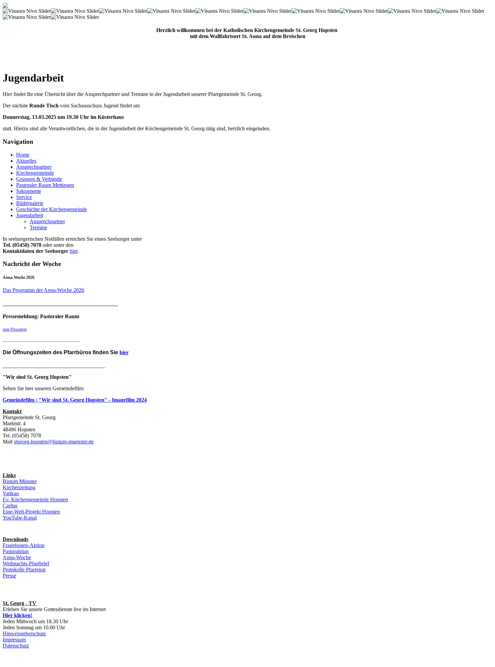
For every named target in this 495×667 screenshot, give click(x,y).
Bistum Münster (20, 481)
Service (24, 197)
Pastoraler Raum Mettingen (45, 185)
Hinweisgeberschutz (24, 633)
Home (22, 155)
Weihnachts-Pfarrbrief (26, 563)
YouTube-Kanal (20, 518)
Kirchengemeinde (35, 173)
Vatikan (11, 493)
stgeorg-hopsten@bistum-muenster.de (54, 441)
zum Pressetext (15, 329)
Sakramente (28, 191)
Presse (9, 575)
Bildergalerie (29, 203)
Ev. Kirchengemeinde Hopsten (35, 499)
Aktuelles (26, 161)
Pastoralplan (16, 551)
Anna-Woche (17, 557)
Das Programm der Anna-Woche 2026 (43, 290)
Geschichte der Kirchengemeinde (51, 209)
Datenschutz (16, 645)
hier (73, 251)
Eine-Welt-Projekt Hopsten (31, 511)
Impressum (14, 639)
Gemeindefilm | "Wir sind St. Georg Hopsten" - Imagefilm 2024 (75, 400)
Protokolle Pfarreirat (24, 569)
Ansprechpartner (34, 167)
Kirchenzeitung (19, 487)
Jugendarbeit (29, 215)
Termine (38, 227)
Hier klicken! (17, 615)
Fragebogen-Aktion (23, 545)
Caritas (10, 505)
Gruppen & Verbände (39, 179)
